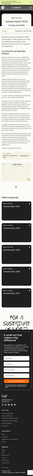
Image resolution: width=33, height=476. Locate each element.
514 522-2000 (5, 401)
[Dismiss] (31, 2)
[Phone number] (16, 370)
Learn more (8, 3)
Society (4, 31)
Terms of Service (22, 386)
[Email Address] (16, 375)
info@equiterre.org (7, 399)
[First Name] (16, 358)
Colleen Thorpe (17, 164)
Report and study (8, 203)
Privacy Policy (12, 386)
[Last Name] (16, 364)
